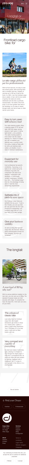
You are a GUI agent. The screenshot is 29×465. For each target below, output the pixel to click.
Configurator (19, 433)
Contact (4, 441)
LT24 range (5, 428)
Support (18, 430)
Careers (4, 439)
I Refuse (9, 461)
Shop (17, 432)
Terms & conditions (19, 439)
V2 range (5, 430)
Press (4, 443)
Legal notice (19, 443)
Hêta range (5, 432)
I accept (20, 461)
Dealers (18, 428)
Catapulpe (19, 447)
